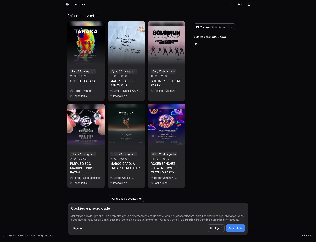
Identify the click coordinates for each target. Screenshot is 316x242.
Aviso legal (7, 235)
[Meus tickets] (231, 4)
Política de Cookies (197, 219)
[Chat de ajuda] (240, 4)
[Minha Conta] (249, 4)
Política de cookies (22, 235)
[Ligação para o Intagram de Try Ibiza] (197, 44)
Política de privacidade (43, 235)
